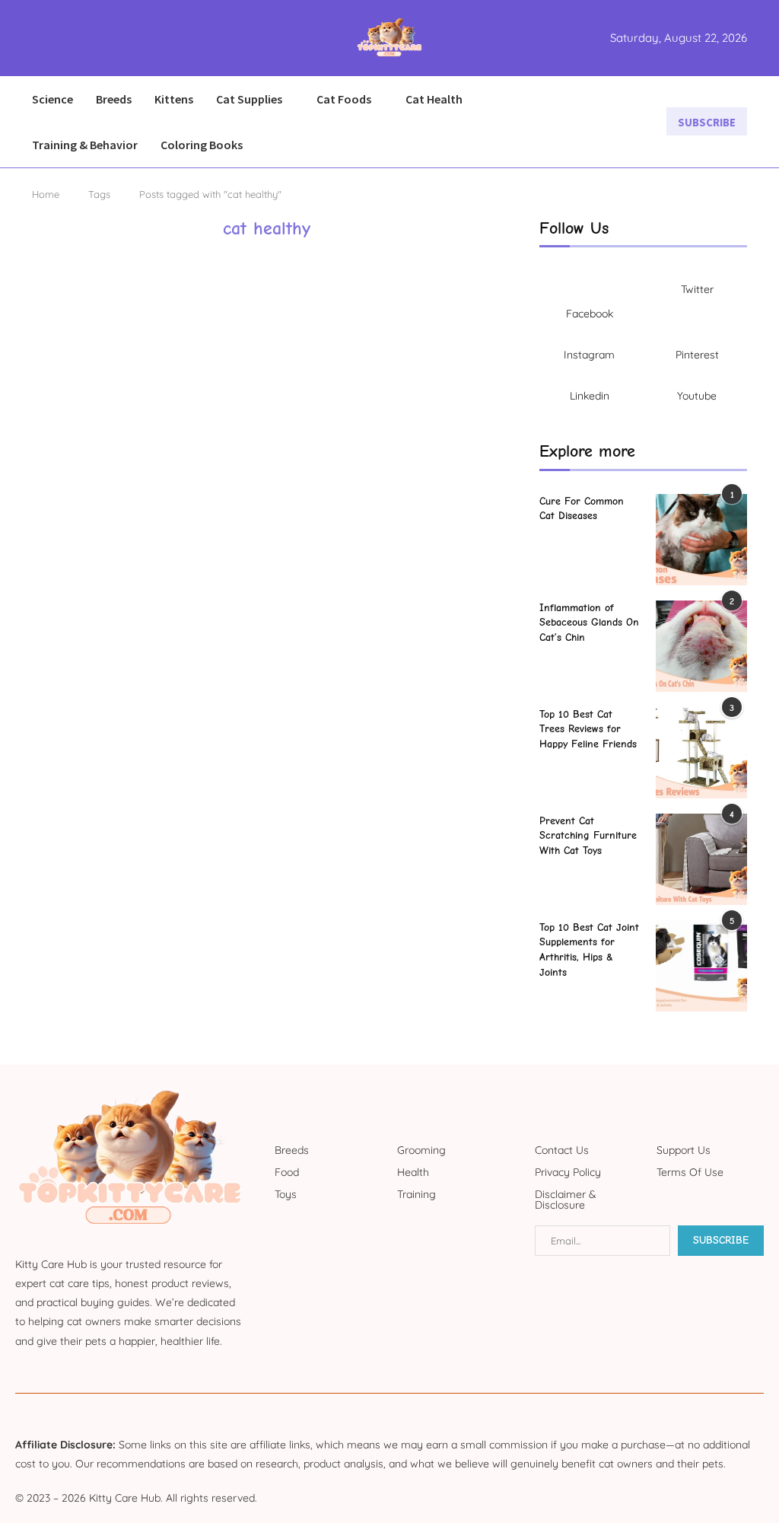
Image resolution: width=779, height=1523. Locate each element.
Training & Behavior (85, 144)
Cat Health (434, 99)
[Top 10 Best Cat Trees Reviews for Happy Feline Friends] (701, 752)
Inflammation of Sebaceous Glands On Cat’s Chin (589, 622)
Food (287, 1172)
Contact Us (562, 1150)
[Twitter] (50, 38)
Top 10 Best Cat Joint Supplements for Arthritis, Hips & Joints (589, 950)
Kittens (173, 99)
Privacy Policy (568, 1172)
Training (416, 1194)
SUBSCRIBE (707, 122)
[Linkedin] (77, 38)
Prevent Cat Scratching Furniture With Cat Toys (588, 835)
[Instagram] (59, 38)
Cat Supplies (249, 99)
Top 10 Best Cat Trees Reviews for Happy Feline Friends (588, 729)
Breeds (114, 99)
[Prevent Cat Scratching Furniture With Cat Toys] (701, 859)
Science (52, 99)
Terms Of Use (690, 1172)
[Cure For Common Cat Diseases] (701, 539)
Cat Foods (343, 99)
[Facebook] (37, 38)
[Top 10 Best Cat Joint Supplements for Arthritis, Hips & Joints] (701, 966)
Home (45, 194)
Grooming (421, 1150)
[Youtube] (86, 38)
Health (413, 1172)
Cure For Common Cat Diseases (581, 509)
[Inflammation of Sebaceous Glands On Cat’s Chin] (701, 646)
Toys (286, 1194)
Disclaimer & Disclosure (565, 1199)
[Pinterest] (68, 38)
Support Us (684, 1150)
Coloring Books (202, 144)
